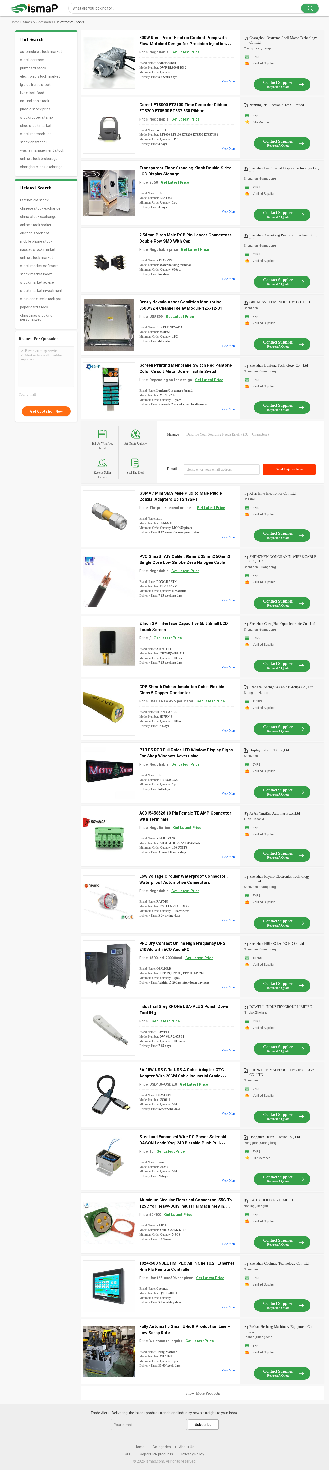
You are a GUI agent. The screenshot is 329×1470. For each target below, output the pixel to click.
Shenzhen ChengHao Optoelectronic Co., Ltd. (282, 624)
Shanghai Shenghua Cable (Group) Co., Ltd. (281, 687)
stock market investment (41, 291)
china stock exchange (38, 217)
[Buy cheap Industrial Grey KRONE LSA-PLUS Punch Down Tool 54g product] (109, 1030)
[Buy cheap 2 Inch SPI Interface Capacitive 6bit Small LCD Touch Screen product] (109, 646)
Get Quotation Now (46, 411)
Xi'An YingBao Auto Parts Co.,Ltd (274, 813)
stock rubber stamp (36, 117)
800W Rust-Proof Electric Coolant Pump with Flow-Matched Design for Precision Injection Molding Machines (183, 43)
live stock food (32, 93)
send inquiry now (289, 469)
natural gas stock (34, 101)
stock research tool (36, 134)
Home (139, 1447)
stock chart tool (33, 142)
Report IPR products (156, 1454)
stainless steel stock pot (40, 299)
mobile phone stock (36, 241)
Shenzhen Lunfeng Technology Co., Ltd (278, 365)
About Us (186, 1447)
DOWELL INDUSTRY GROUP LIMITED (280, 1007)
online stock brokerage (39, 158)
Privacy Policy (192, 1454)
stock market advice (37, 282)
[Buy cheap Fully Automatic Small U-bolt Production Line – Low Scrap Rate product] (109, 1351)
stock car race (32, 60)
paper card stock (34, 307)
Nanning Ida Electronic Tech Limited (276, 105)
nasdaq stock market (38, 249)
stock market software (39, 266)
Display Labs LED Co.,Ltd (269, 750)
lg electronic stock (35, 84)
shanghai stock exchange (41, 167)
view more (228, 81)
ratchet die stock (34, 200)
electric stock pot (34, 233)
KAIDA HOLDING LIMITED (271, 1200)
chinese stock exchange (40, 208)
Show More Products (202, 1393)
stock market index (36, 274)
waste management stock (42, 150)
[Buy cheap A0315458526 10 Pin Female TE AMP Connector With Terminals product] (109, 836)
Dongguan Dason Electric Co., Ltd (274, 1137)
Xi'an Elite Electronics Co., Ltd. (273, 493)
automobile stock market (41, 52)
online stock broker (35, 225)
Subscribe (203, 1424)
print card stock (33, 68)
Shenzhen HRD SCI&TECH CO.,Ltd (276, 944)
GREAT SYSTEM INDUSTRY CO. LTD (279, 302)
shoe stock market (35, 126)
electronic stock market (40, 76)
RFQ (128, 1454)
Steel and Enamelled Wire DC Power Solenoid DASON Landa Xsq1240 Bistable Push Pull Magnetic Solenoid (182, 1143)
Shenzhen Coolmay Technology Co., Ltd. (279, 1263)
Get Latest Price (185, 52)
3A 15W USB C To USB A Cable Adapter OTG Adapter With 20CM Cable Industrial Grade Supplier (181, 1076)
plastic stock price (35, 109)
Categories (162, 1447)
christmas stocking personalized (36, 317)
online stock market (36, 258)
